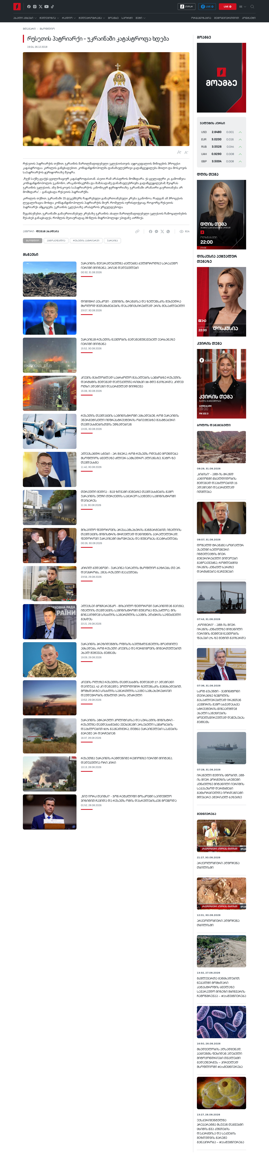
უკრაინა (112, 241)
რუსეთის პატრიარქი (86, 241)
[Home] (17, 6)
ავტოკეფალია (56, 241)
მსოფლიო (47, 29)
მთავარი (29, 29)
